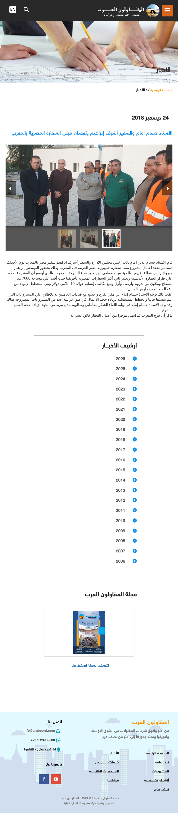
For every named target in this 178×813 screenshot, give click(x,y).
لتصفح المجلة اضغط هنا (90, 666)
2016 (120, 460)
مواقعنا (113, 780)
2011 (120, 511)
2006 (120, 561)
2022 (120, 399)
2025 (120, 369)
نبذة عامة (162, 762)
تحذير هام (161, 790)
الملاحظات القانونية (104, 771)
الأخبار (114, 753)
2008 (120, 541)
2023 (120, 389)
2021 (120, 409)
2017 (120, 450)
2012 (120, 500)
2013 (120, 490)
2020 (120, 419)
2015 (120, 470)
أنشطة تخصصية (156, 780)
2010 (120, 521)
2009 (120, 531)
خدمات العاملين (107, 762)
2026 (120, 359)
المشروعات (160, 771)
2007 (120, 551)
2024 (120, 379)
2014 (120, 480)
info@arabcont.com (39, 731)
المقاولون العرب (150, 722)
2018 (120, 440)
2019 (120, 429)
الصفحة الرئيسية (161, 90)
